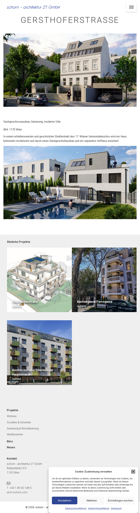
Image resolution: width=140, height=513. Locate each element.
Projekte (12, 410)
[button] (133, 471)
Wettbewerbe (15, 434)
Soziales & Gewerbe (19, 422)
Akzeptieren (64, 500)
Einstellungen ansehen (120, 500)
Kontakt (12, 458)
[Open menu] (131, 7)
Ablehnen (91, 500)
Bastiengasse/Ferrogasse (94, 301)
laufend (16, 306)
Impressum (116, 508)
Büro (10, 441)
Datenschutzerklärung (75, 508)
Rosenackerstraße (25, 301)
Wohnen (12, 416)
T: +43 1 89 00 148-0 (19, 488)
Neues (11, 447)
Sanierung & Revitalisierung (23, 428)
